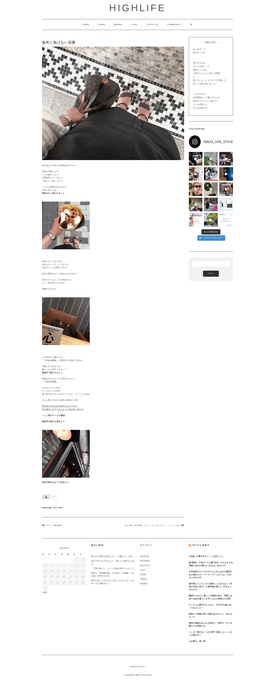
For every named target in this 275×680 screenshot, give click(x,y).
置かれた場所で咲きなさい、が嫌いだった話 (111, 556)
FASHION (144, 556)
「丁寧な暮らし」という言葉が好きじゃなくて (112, 569)
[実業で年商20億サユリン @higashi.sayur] (226, 174)
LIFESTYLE (152, 24)
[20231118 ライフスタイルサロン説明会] (226, 204)
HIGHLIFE (137, 8)
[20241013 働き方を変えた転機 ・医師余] (211, 159)
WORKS (118, 24)
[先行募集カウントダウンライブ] (211, 204)
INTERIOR (144, 561)
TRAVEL (144, 579)
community (174, 24)
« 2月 (44, 593)
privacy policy (137, 667)
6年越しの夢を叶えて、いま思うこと (206, 556)
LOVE (134, 24)
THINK (101, 24)
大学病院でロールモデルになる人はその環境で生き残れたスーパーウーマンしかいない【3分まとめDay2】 (210, 575)
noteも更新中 (201, 545)
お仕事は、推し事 (197, 641)
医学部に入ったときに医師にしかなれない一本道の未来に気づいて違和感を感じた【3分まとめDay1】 (210, 587)
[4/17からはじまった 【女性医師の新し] (226, 220)
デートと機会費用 (54, 525)
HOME (86, 24)
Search (211, 273)
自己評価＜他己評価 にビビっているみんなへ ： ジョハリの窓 (152, 525)
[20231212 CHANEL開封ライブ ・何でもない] (211, 189)
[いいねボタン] (46, 496)
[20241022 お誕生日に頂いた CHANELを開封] (196, 159)
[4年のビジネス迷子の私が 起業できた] (211, 220)
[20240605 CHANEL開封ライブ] (226, 159)
